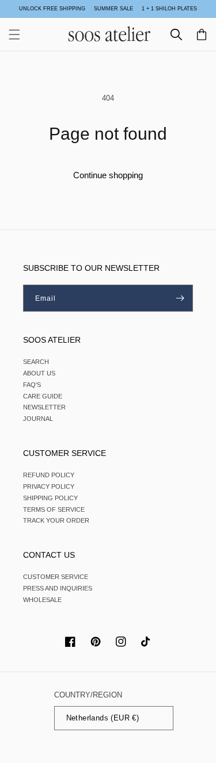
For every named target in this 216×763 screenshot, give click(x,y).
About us (39, 373)
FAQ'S (32, 384)
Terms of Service (54, 509)
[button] (14, 34)
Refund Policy (48, 474)
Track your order (56, 520)
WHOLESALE (42, 599)
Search (36, 361)
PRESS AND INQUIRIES (57, 588)
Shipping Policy (50, 497)
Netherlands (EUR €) (102, 718)
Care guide (42, 396)
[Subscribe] (179, 298)
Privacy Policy (48, 486)
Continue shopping (108, 175)
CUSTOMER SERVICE (55, 576)
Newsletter (44, 407)
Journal (38, 418)
